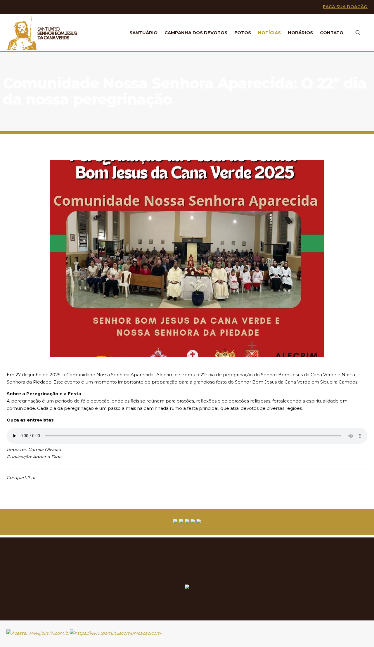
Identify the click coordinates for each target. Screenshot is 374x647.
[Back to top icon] (365, 630)
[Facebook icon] (21, 7)
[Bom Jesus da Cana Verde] (42, 32)
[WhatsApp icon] (11, 7)
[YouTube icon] (30, 7)
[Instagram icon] (40, 7)
